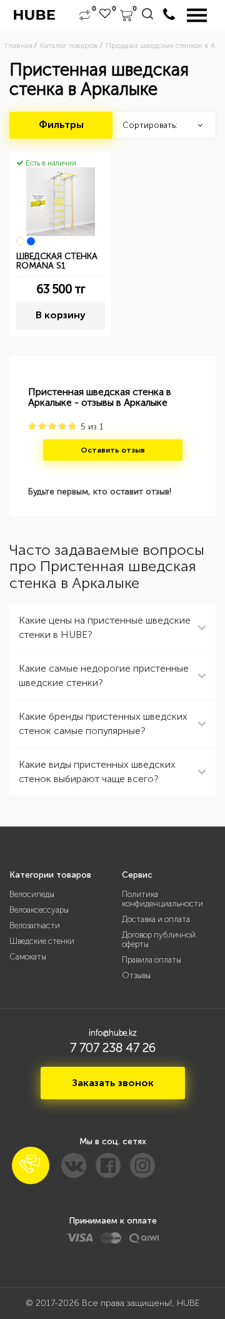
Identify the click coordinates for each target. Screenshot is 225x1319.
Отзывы (136, 975)
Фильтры (61, 124)
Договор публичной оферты (159, 939)
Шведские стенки (41, 941)
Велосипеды (31, 894)
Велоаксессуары (39, 909)
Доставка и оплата (156, 919)
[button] (30, 1165)
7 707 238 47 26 (113, 1047)
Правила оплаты (151, 959)
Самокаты (27, 956)
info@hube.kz (113, 1032)
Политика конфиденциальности (162, 899)
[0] (84, 15)
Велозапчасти (34, 925)
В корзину (61, 315)
